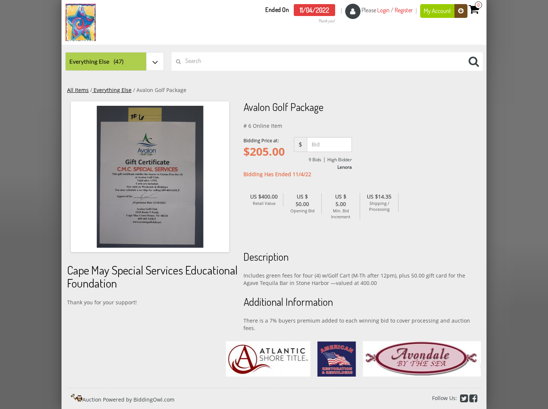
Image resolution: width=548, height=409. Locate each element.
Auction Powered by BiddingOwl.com (128, 399)
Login (383, 10)
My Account (438, 11)
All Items (78, 89)
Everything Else (112, 89)
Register (404, 10)
